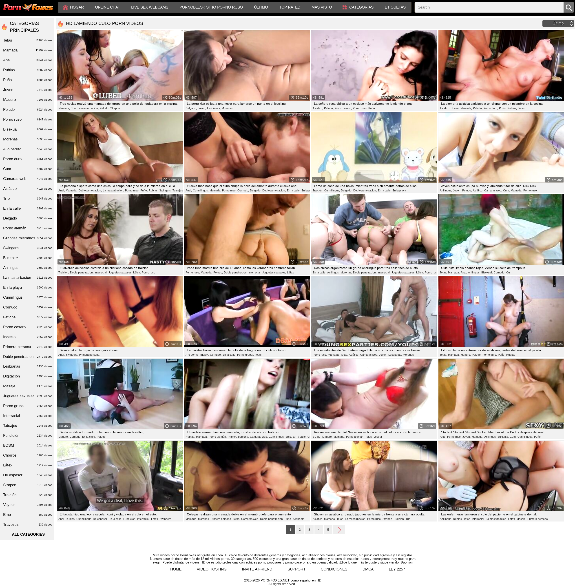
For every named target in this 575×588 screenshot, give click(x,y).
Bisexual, (487, 272)
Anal (27, 60)
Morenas (227, 108)
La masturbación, (88, 108)
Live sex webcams (149, 7)
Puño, (502, 108)
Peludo (101, 436)
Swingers (165, 519)
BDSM (27, 445)
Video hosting (212, 569)
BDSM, (204, 354)
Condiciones (334, 569)
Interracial (27, 416)
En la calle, (293, 190)
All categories (28, 534)
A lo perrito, (192, 354)
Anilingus (27, 268)
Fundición (27, 435)
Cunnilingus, (200, 190)
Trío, (73, 108)
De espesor (27, 475)
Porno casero (27, 327)
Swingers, (165, 190)
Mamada (27, 50)
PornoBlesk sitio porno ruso (211, 7)
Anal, (61, 190)
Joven (27, 90)
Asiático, (318, 108)
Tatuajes (27, 426)
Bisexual (27, 129)
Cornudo (27, 307)
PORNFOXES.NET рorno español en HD (291, 580)
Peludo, (104, 108)
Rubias (510, 354)
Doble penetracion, (90, 190)
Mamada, (64, 108)
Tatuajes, (178, 190)
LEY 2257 (397, 569)
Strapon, (388, 519)
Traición (27, 495)
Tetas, (443, 272)
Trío (408, 519)
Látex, (137, 272)
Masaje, (521, 519)
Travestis (27, 524)
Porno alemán (27, 228)
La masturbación (27, 277)
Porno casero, (343, 108)
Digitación (27, 376)
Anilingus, (446, 190)
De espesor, (100, 519)
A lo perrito (27, 149)
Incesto (27, 337)
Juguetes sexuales (27, 396)
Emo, (288, 436)
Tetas (521, 108)
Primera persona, (238, 436)
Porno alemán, (218, 436)
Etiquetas (395, 7)
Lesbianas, (214, 108)
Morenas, (346, 272)
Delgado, (191, 108)
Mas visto (322, 7)
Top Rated (289, 7)
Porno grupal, (245, 354)
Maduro (27, 100)
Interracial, (101, 272)
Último (261, 7)
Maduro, (466, 354)
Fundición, (129, 519)
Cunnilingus (27, 297)
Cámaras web (27, 179)
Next (339, 529)
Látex (290, 272)
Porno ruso (530, 190)
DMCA (368, 569)
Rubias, (512, 108)
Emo (27, 515)
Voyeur (378, 436)
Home (175, 569)
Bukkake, (503, 436)
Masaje (27, 386)
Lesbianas (27, 366)
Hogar (77, 7)
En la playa (308, 190)
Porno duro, (360, 108)
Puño (371, 108)
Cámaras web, (493, 190)
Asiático (27, 188)
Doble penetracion (27, 357)
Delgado (27, 218)
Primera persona (89, 354)
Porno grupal (27, 406)
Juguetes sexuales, (120, 272)
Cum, (506, 190)
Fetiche (27, 317)
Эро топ (406, 562)
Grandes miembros (27, 238)
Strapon (115, 108)
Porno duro (27, 159)
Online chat (107, 7)
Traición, (318, 190)
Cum (509, 272)
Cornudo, (243, 190)
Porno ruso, (132, 190)
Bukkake (27, 258)
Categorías (361, 7)
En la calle (27, 208)
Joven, (202, 108)
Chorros (27, 455)
